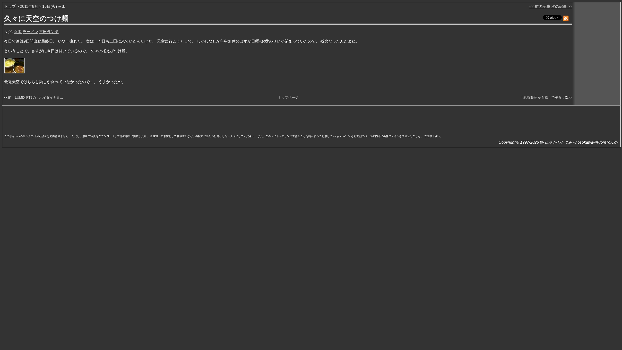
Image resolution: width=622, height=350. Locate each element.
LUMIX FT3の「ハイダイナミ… (39, 97)
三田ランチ (49, 32)
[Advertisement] (311, 118)
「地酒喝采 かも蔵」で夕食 (541, 97)
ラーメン (30, 32)
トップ (10, 6)
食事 (18, 32)
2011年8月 (29, 6)
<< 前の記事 (539, 6)
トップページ (288, 97)
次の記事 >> (561, 6)
